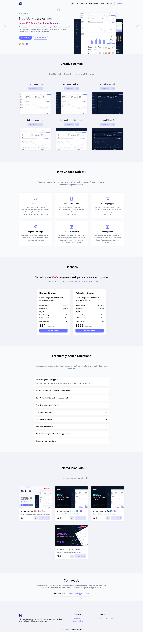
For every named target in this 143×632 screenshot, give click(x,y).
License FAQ (93, 281)
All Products (83, 3)
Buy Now (120, 3)
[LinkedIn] (106, 618)
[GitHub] (101, 618)
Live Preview (93, 3)
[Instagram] (112, 618)
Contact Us (76, 618)
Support (109, 3)
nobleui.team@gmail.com (78, 593)
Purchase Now (54, 331)
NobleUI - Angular (64, 549)
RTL (41, 88)
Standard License (80, 281)
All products (24, 14)
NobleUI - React (63, 511)
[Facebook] (109, 618)
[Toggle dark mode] (72, 3)
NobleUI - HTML (27, 511)
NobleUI (68, 629)
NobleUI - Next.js (99, 511)
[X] (103, 618)
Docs (102, 3)
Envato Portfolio (78, 621)
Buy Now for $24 (41, 38)
